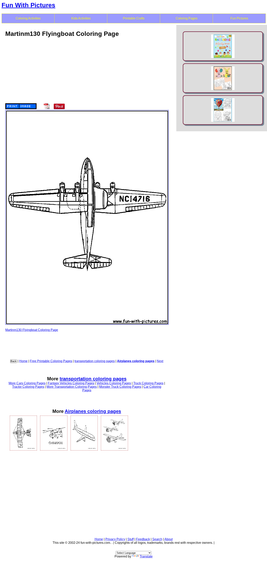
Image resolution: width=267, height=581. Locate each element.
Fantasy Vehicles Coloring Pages (71, 383)
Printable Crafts (133, 18)
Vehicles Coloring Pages (114, 383)
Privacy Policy (115, 539)
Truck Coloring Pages (148, 383)
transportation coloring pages (94, 361)
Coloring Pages (186, 18)
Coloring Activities (28, 18)
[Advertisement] (86, 68)
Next (160, 361)
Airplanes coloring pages (135, 361)
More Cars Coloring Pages (27, 383)
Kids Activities (81, 18)
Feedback (143, 539)
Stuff (130, 539)
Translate (146, 556)
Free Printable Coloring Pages (51, 361)
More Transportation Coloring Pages (72, 386)
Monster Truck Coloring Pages (120, 386)
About (168, 539)
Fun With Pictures (28, 5)
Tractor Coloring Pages (28, 386)
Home (23, 361)
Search (157, 539)
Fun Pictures (239, 18)
